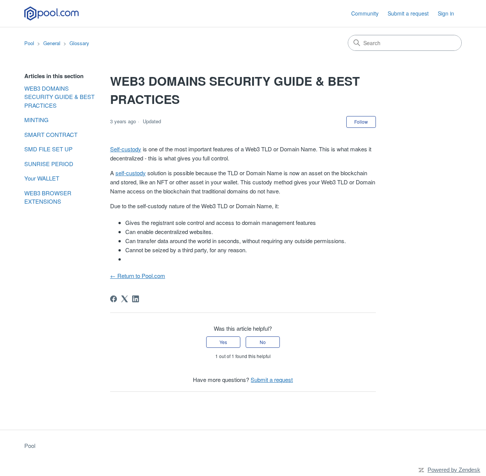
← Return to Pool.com (137, 276)
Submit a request (408, 13)
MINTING (36, 120)
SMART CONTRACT (50, 134)
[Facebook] (113, 298)
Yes (223, 342)
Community (365, 13)
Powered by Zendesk (454, 470)
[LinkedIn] (135, 298)
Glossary (79, 43)
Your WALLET (41, 178)
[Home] (51, 13)
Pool (29, 43)
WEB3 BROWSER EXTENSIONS (47, 197)
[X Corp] (124, 298)
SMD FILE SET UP (48, 149)
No (263, 342)
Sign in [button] (446, 13)
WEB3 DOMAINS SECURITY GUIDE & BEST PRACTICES (59, 96)
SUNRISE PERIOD (48, 164)
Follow (361, 121)
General (51, 43)
